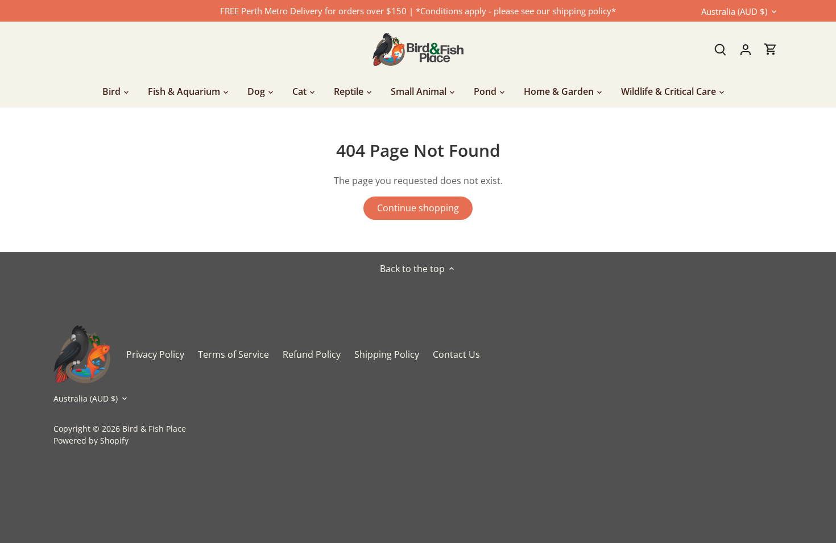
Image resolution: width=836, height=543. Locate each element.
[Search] (720, 49)
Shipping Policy (386, 354)
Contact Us (456, 354)
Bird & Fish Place (154, 428)
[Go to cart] (770, 49)
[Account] (745, 49)
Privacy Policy (155, 354)
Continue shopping (418, 208)
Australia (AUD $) (734, 11)
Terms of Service (233, 354)
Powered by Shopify (91, 440)
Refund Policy (312, 354)
